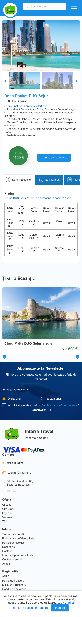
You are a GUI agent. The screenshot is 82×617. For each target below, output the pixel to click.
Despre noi (8, 546)
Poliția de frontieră (13, 580)
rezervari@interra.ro (19, 472)
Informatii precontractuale (17, 555)
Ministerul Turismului (14, 584)
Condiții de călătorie (14, 588)
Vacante (7, 517)
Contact (7, 551)
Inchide (60, 607)
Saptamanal (53, 398)
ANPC (6, 576)
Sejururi (7, 513)
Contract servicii (12, 559)
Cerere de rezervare (54, 157)
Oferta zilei (14, 398)
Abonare (39, 410)
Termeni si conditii (13, 534)
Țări (4, 521)
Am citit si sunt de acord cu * (43, 405)
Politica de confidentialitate (59, 405)
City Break (8, 508)
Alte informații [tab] (52, 179)
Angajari (7, 563)
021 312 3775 (15, 463)
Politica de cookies (13, 542)
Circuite (6, 504)
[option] (41, 45)
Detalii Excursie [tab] (21, 179)
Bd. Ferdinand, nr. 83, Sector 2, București (20, 483)
